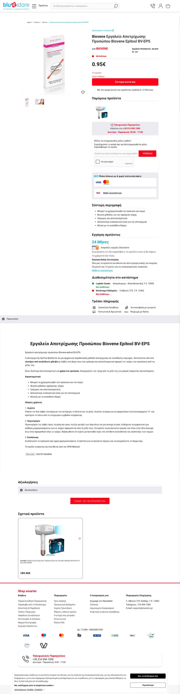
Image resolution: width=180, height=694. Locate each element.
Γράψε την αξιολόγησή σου (90, 501)
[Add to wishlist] (79, 538)
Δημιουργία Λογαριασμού (102, 608)
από (100, 49)
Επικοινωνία (60, 619)
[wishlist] (83, 92)
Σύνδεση (94, 604)
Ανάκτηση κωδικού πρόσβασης (105, 612)
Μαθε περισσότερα (112, 193)
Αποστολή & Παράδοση (29, 608)
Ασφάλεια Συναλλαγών (29, 615)
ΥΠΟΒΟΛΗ (147, 153)
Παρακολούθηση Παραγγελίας (32, 601)
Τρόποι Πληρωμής (27, 612)
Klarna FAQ (59, 622)
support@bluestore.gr (143, 608)
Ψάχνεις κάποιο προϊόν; (65, 612)
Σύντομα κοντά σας (125, 81)
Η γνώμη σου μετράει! (64, 615)
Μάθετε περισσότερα (102, 270)
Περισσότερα (148, 685)
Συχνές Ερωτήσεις (63, 608)
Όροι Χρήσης (60, 601)
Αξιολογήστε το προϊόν (102, 30)
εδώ (46, 681)
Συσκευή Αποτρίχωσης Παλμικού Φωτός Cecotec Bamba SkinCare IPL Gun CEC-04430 (50, 562)
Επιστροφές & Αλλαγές (29, 619)
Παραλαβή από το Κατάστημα (32, 604)
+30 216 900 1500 (131, 128)
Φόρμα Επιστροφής (27, 622)
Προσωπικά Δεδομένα (64, 604)
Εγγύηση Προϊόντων (27, 626)
